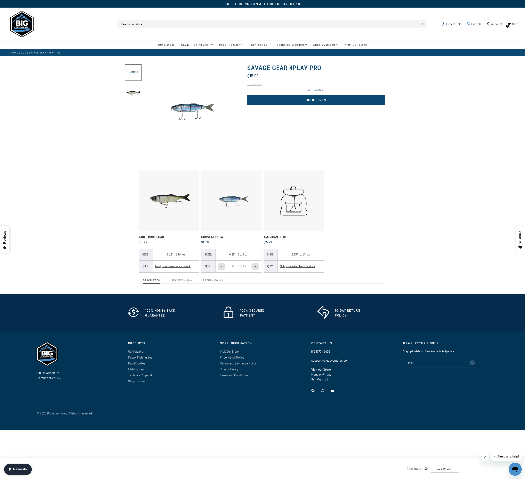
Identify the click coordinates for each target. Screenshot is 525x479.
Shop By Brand (137, 381)
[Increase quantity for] (255, 266)
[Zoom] (226, 73)
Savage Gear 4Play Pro (45, 52)
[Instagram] (325, 390)
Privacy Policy (229, 369)
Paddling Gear (229, 44)
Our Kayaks (166, 44)
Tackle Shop (258, 44)
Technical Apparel (290, 44)
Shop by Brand (324, 44)
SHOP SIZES (316, 100)
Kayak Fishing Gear (195, 44)
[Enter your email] (472, 362)
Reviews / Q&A (181, 280)
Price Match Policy (232, 357)
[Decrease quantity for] (221, 266)
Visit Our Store (355, 44)
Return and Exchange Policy (238, 363)
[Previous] (154, 110)
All (23, 52)
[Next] (224, 110)
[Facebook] (315, 390)
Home (14, 52)
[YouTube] (335, 390)
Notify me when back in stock (173, 266)
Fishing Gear (136, 369)
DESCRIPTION (151, 280)
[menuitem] (168, 45)
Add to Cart (445, 468)
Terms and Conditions (234, 375)
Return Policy (213, 280)
